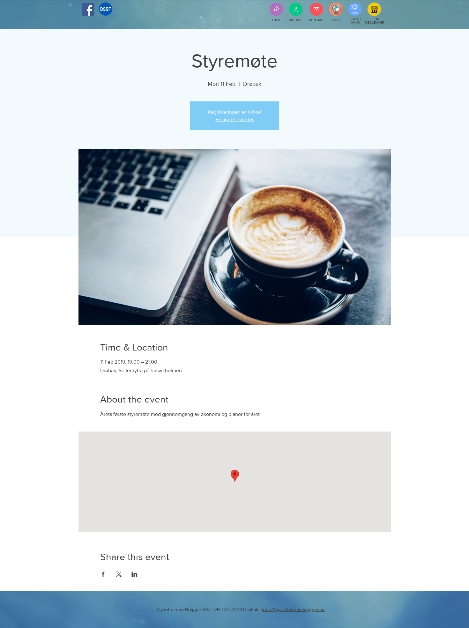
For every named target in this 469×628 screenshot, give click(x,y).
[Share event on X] (119, 574)
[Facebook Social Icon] (88, 9)
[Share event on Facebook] (103, 574)
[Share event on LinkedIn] (134, 574)
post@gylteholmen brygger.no (293, 609)
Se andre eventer (234, 119)
